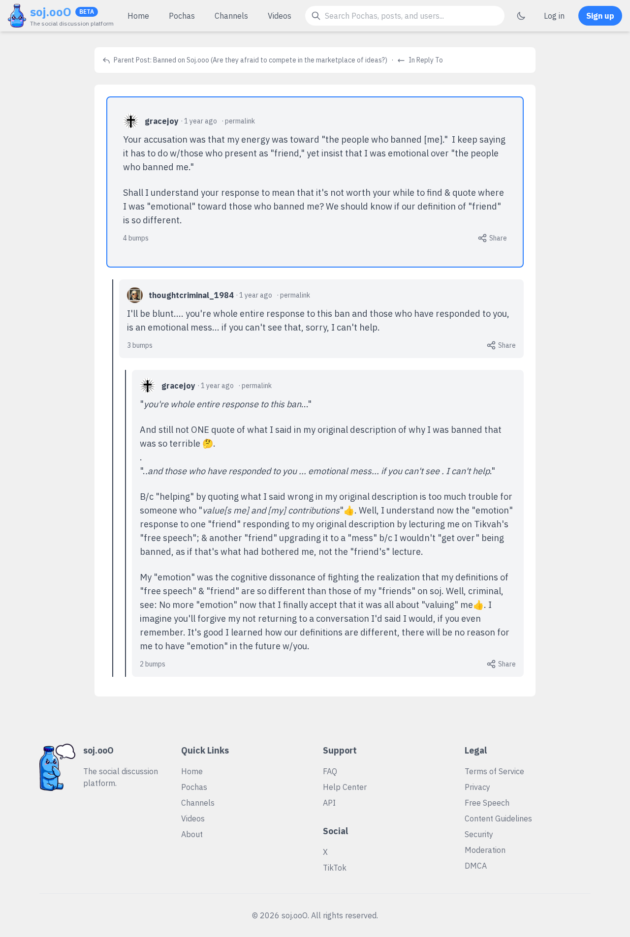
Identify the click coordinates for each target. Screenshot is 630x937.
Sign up (600, 16)
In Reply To (425, 60)
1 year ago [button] (200, 121)
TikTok (334, 868)
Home (138, 16)
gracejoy (162, 121)
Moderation (485, 850)
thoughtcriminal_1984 (191, 295)
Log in (554, 16)
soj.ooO (50, 12)
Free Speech (487, 803)
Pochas (182, 16)
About (192, 834)
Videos (279, 16)
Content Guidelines (498, 818)
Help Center (345, 787)
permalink (240, 121)
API (329, 803)
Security (479, 834)
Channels (231, 16)
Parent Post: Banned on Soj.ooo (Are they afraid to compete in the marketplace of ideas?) (249, 60)
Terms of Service (494, 771)
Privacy (477, 787)
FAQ (330, 771)
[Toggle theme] (521, 16)
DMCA (476, 866)
